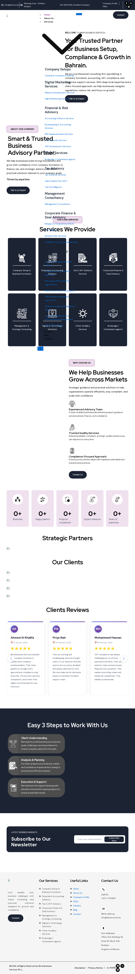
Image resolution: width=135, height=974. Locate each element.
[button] (123, 658)
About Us (49, 18)
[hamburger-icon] (79, 14)
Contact (48, 338)
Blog (46, 335)
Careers (48, 331)
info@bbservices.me (111, 917)
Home (47, 14)
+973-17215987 (108, 898)
